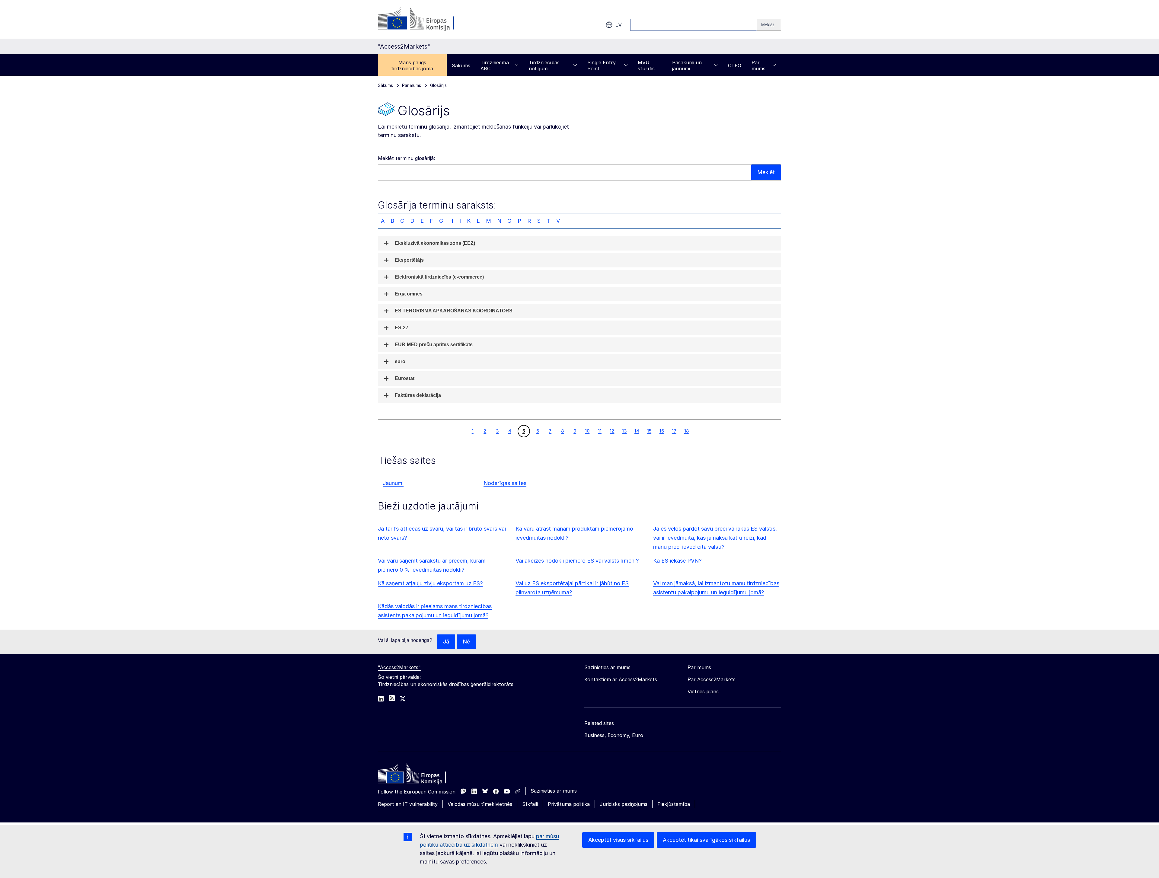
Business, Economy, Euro (613, 735)
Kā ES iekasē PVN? (677, 560)
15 (649, 430)
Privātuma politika (569, 804)
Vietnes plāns (703, 691)
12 (611, 430)
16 (661, 430)
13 (624, 430)
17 (674, 430)
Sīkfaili (530, 804)
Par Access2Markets (712, 679)
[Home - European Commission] (421, 775)
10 (587, 430)
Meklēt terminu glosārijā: (406, 158)
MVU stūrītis (646, 65)
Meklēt (766, 172)
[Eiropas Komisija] (426, 19)
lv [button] (618, 24)
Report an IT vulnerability (408, 804)
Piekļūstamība (673, 804)
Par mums (758, 65)
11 (600, 430)
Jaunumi (393, 483)
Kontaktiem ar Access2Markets (620, 679)
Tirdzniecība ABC (495, 65)
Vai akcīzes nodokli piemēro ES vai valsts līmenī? (577, 560)
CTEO (734, 65)
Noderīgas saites (505, 483)
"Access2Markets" (399, 667)
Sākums (461, 65)
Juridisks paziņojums (623, 804)
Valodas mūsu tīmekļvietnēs (480, 804)
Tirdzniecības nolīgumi (544, 65)
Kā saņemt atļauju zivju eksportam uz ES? (430, 583)
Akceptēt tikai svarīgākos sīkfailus (706, 840)
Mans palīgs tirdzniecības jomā (412, 65)
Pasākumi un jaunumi (687, 65)
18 (686, 430)
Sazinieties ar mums (554, 791)
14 (636, 430)
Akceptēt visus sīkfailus (618, 840)
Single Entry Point (601, 65)
